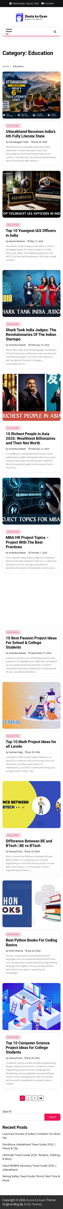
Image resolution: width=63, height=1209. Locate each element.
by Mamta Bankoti (15, 241)
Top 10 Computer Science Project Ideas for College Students (28, 1047)
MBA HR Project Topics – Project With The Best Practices (27, 542)
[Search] (55, 32)
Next (40, 1098)
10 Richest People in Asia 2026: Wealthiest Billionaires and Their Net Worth (30, 438)
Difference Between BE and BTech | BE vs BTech (29, 843)
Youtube (49, 3)
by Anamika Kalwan (16, 344)
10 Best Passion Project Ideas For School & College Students (31, 642)
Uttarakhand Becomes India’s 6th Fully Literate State (30, 133)
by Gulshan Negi (14, 752)
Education (13, 126)
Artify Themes (33, 1204)
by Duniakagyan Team (17, 141)
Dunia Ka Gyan (36, 1200)
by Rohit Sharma (14, 950)
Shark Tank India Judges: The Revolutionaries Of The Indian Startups (31, 334)
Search (7, 1111)
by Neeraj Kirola (14, 851)
